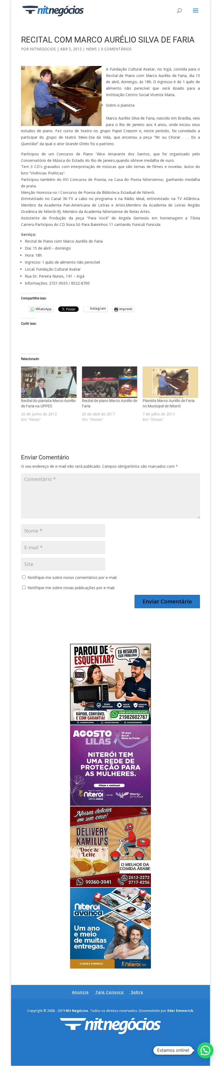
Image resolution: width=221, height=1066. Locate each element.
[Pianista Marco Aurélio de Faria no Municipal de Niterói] (170, 382)
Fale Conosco (110, 992)
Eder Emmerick (180, 1010)
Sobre (137, 992)
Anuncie (80, 992)
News (91, 48)
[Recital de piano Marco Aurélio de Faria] (109, 382)
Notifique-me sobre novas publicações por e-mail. (71, 587)
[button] (205, 1050)
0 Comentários (116, 48)
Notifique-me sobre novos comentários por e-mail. (72, 577)
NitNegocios (43, 48)
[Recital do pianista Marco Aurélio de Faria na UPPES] (49, 382)
